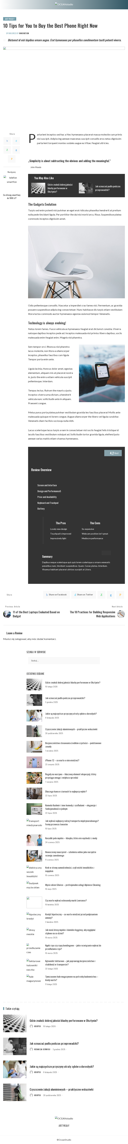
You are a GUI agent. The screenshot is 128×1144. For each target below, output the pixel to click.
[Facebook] (7, 141)
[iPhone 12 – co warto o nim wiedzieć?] (34, 762)
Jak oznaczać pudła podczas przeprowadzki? (65, 698)
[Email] (11, 159)
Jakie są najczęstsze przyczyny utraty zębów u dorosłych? (71, 713)
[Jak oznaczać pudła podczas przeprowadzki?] (100, 188)
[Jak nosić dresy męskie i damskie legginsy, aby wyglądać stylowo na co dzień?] (34, 933)
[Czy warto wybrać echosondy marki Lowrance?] (34, 902)
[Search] (122, 4)
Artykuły (9, 18)
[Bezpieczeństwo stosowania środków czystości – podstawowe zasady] (34, 747)
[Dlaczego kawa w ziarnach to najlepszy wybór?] (34, 793)
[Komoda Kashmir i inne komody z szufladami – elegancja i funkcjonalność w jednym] (34, 809)
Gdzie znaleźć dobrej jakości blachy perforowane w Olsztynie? (72, 682)
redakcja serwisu (42, 1049)
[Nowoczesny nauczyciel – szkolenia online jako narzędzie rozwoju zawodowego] (34, 856)
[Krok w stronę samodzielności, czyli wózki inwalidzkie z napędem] (34, 871)
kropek (37, 1026)
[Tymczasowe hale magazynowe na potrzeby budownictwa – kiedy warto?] (34, 980)
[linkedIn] (111, 595)
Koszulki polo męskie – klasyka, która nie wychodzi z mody (71, 838)
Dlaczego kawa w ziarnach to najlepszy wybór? (66, 791)
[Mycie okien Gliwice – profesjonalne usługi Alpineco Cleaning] (34, 887)
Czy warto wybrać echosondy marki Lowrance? (66, 900)
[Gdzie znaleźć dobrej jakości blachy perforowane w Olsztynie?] (52, 188)
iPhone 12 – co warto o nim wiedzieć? (62, 760)
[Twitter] (16, 141)
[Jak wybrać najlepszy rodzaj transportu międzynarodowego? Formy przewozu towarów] (34, 824)
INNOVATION (24, 33)
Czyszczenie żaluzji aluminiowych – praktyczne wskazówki (71, 729)
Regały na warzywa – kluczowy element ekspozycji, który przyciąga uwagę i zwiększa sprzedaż (70, 775)
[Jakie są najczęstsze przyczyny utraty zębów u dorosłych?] (34, 715)
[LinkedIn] (16, 150)
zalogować (20, 638)
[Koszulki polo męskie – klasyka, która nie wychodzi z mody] (34, 840)
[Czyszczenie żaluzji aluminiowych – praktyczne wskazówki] (34, 731)
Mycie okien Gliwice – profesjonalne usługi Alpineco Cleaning (73, 884)
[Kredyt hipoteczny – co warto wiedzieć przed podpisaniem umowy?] (34, 918)
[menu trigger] (7, 4)
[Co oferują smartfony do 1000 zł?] (12, 183)
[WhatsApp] (7, 150)
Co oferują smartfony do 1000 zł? (11, 196)
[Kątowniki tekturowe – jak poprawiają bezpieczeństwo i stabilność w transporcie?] (34, 965)
